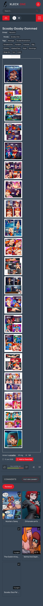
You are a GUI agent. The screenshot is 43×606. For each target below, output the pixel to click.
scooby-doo (15, 37)
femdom (18, 44)
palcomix (12, 32)
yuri (13, 52)
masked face (15, 48)
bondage (11, 41)
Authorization (38, 4)
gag (33, 44)
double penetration (23, 41)
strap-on (7, 52)
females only (8, 44)
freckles (26, 44)
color (19, 52)
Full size (15, 56)
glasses (6, 48)
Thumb (6, 56)
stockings (32, 48)
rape (24, 48)
